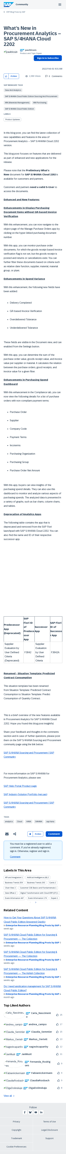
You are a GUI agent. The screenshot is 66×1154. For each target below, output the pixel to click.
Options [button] (35, 63)
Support (49, 1138)
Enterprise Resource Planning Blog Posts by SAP (32, 925)
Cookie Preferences (16, 1146)
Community (22, 4)
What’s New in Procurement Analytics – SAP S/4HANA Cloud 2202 (32, 36)
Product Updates (12, 119)
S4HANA (38, 821)
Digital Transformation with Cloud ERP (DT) (38, 893)
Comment (15, 856)
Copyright (16, 1130)
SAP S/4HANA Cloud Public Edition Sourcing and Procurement (31, 96)
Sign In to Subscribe (48, 58)
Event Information (12, 898)
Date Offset (10, 893)
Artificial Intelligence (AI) (37, 877)
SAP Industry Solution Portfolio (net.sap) (25, 794)
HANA (28, 821)
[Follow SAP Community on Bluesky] (30, 1112)
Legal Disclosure (49, 1130)
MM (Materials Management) (17, 103)
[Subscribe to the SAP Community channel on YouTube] (36, 1112)
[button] (6, 76)
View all (8, 1096)
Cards (51, 883)
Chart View (9, 888)
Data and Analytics (13, 90)
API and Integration (13, 877)
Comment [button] (54, 834)
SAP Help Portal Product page (20, 786)
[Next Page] (35, 902)
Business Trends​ (34, 883)
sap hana (50, 821)
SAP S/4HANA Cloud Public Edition (19, 109)
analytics (9, 821)
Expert (53, 898)
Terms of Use (49, 1121)
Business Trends (12, 883)
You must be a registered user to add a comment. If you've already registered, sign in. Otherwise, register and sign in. (31, 847)
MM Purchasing (39, 103)
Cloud (19, 821)
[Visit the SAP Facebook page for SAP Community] (24, 1112)
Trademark (16, 1138)
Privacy (16, 1121)
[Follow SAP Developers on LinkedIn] (41, 1112)
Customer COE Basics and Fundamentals (37, 888)
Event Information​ (35, 898)
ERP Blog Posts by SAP (15, 12)
